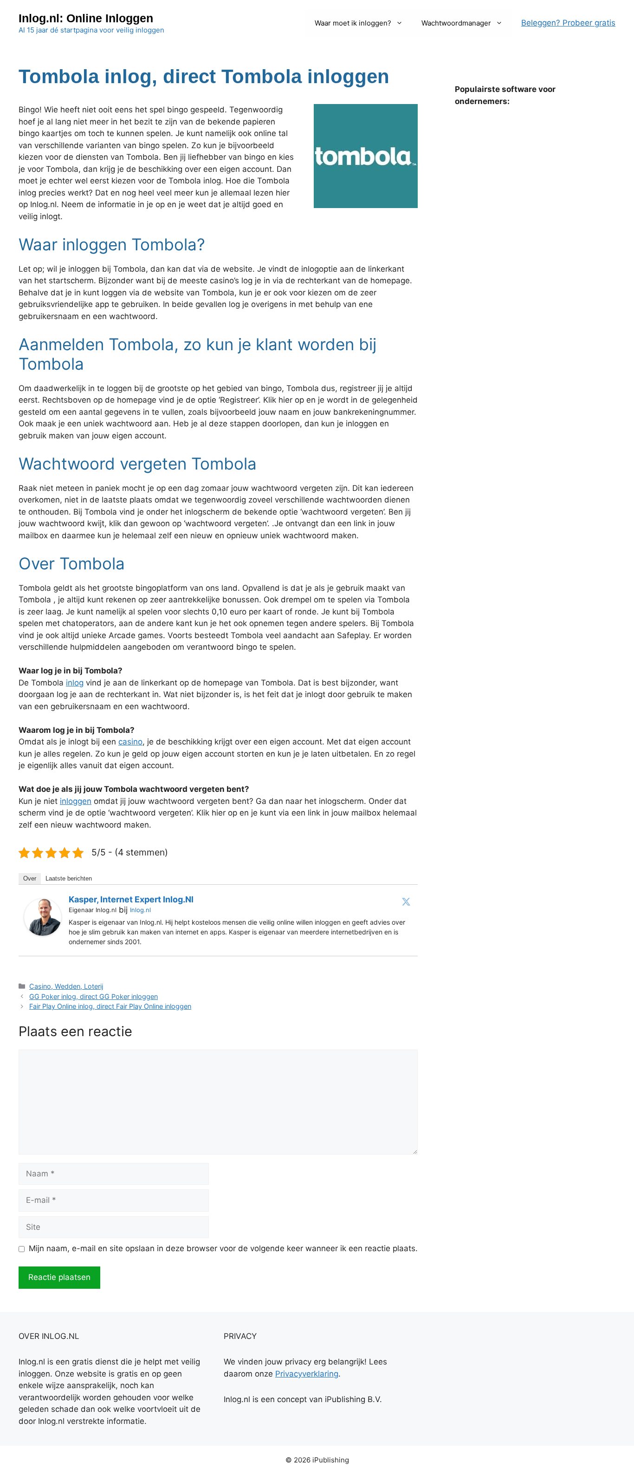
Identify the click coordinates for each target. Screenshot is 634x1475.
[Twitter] (406, 901)
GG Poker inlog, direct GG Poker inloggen (93, 996)
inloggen (75, 801)
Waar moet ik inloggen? (353, 23)
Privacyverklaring (306, 1373)
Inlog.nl (140, 910)
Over (29, 878)
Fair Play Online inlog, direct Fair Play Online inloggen (110, 1006)
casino (130, 741)
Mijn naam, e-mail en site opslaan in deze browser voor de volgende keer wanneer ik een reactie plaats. (223, 1248)
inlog (75, 682)
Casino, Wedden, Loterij (66, 986)
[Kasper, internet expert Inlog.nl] (42, 933)
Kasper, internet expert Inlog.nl (131, 899)
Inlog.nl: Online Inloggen (86, 18)
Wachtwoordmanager (456, 23)
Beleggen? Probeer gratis (568, 22)
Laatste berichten (68, 878)
